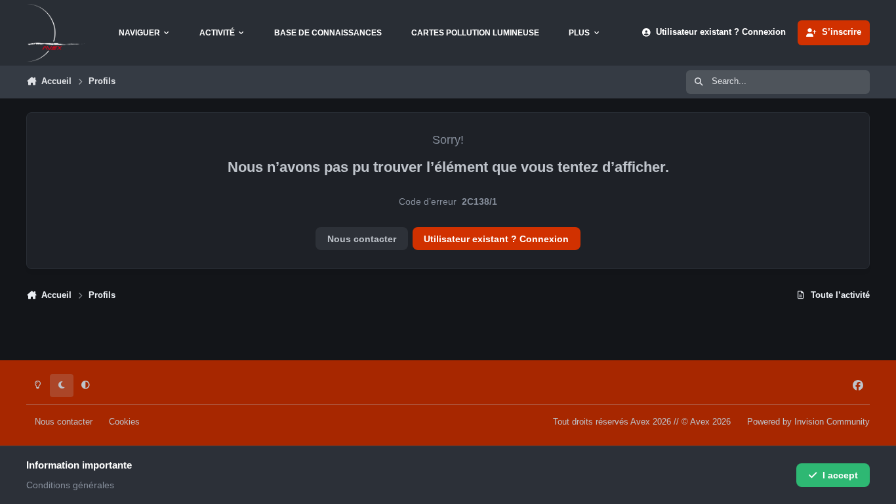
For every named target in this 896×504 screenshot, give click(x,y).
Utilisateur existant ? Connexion (496, 239)
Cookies (124, 422)
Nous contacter (361, 239)
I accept (840, 475)
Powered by (808, 422)
